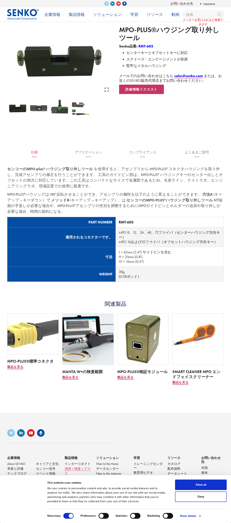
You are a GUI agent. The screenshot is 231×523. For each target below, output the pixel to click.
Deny (201, 496)
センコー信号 (45, 469)
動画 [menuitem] (175, 14)
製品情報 (71, 458)
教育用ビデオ (143, 472)
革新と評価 (15, 469)
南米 (204, 472)
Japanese (209, 4)
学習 (137, 458)
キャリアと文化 (47, 464)
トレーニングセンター (148, 466)
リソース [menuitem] (155, 14)
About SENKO (16, 464)
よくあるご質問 (197, 152)
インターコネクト (78, 464)
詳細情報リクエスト (141, 89)
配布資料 (173, 469)
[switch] (104, 516)
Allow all (200, 484)
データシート (177, 473)
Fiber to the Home (107, 464)
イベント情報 (45, 473)
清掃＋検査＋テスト (78, 471)
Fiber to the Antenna (108, 473)
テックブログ (17, 473)
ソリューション (107, 458)
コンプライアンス (142, 152)
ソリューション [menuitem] (107, 14)
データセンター (107, 469)
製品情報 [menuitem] (77, 14)
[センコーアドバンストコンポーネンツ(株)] (23, 11)
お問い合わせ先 (181, 3)
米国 (204, 468)
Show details (188, 515)
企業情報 (13, 458)
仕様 (34, 152)
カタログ (173, 464)
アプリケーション (88, 152)
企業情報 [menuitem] (52, 14)
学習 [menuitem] (134, 14)
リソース (173, 458)
